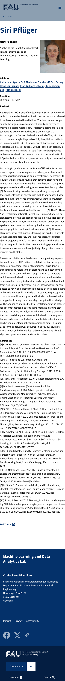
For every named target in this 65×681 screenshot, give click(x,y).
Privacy (18, 621)
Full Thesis (5, 524)
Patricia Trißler (13, 90)
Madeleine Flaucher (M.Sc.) (40, 82)
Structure (13, 677)
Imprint (7, 621)
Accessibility (32, 621)
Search (47, 677)
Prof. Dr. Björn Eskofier (32, 86)
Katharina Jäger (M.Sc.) (12, 82)
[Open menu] (59, 7)
